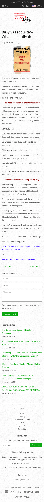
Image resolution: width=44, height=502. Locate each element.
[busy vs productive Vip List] (22, 73)
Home (22, 413)
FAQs (22, 423)
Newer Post (35, 266)
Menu (7, 6)
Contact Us (22, 429)
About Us (22, 426)
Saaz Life (21, 487)
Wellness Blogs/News (22, 419)
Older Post (8, 266)
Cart (27, 6)
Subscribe (36, 445)
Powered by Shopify (33, 487)
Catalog (22, 416)
